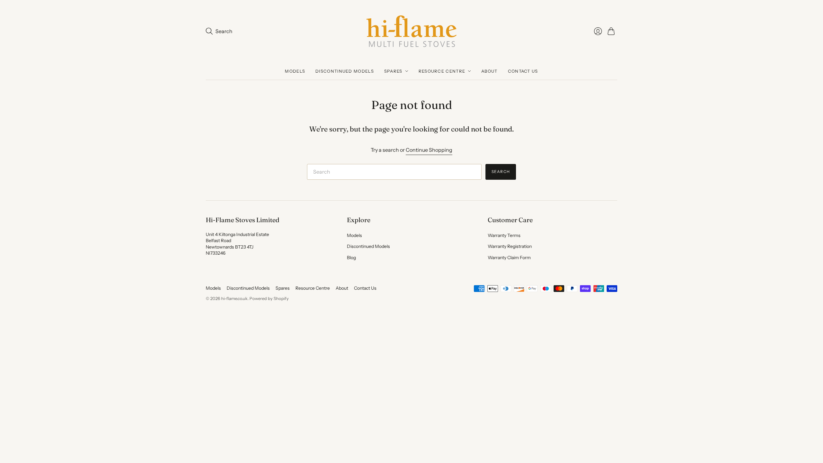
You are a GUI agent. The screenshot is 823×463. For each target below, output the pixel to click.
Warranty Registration (510, 246)
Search (501, 171)
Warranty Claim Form (509, 257)
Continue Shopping (429, 150)
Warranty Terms (504, 235)
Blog (351, 257)
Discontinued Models (344, 71)
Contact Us (523, 71)
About (489, 71)
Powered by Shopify (269, 298)
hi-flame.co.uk (234, 298)
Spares (393, 71)
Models (295, 71)
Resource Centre (442, 71)
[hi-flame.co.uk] (411, 31)
